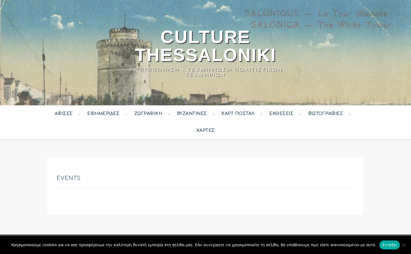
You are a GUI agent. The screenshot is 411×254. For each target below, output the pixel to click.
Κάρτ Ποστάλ (238, 113)
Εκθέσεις (281, 113)
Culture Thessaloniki (205, 46)
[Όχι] (403, 245)
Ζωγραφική (148, 113)
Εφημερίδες (103, 113)
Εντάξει (389, 244)
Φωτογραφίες (325, 113)
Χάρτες (205, 130)
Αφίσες (64, 113)
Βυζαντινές (192, 113)
